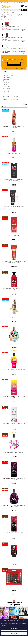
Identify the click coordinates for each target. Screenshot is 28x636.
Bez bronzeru (7, 60)
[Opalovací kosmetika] (6, 6)
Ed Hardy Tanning (8, 75)
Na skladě (6, 57)
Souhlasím (14, 633)
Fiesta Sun (7, 79)
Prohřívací (22, 59)
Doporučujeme (6, 96)
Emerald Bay (7, 77)
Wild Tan (6, 91)
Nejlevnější (15, 96)
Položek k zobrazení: (14, 65)
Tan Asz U (7, 88)
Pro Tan (6, 82)
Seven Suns (7, 86)
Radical (6, 84)
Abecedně (5, 101)
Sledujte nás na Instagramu (14, 604)
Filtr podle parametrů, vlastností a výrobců (13, 68)
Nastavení (14, 629)
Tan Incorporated (8, 89)
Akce (5, 59)
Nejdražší (5, 99)
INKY (6, 81)
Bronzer (16, 59)
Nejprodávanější (14, 99)
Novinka (10, 59)
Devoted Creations (9, 73)
